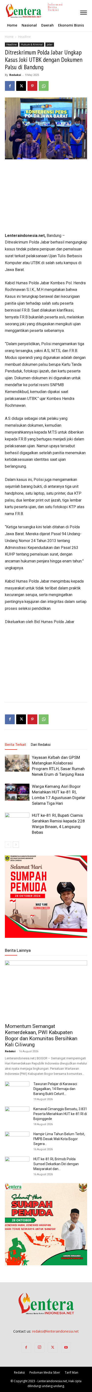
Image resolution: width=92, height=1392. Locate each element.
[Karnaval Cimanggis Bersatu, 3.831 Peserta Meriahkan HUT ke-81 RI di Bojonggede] (17, 1115)
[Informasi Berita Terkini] (6, 10)
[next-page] (16, 845)
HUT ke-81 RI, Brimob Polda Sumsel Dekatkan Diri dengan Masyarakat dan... (56, 1164)
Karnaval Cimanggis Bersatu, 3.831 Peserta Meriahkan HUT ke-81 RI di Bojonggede (60, 1114)
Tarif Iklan (71, 1372)
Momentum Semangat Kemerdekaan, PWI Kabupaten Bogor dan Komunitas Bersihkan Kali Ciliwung (41, 1035)
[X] (21, 86)
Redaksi (15, 75)
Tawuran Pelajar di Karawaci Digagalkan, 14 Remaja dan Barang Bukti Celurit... (55, 1089)
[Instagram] (39, 1347)
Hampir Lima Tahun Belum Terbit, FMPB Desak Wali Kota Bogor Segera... (59, 1139)
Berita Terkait (15, 744)
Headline (24, 37)
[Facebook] (10, 86)
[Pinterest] (32, 86)
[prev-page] (8, 845)
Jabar (50, 44)
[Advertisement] (46, 196)
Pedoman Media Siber (44, 1372)
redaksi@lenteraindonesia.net (55, 1331)
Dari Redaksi (41, 744)
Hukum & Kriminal (32, 44)
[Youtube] (66, 1347)
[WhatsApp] (44, 86)
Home (9, 37)
